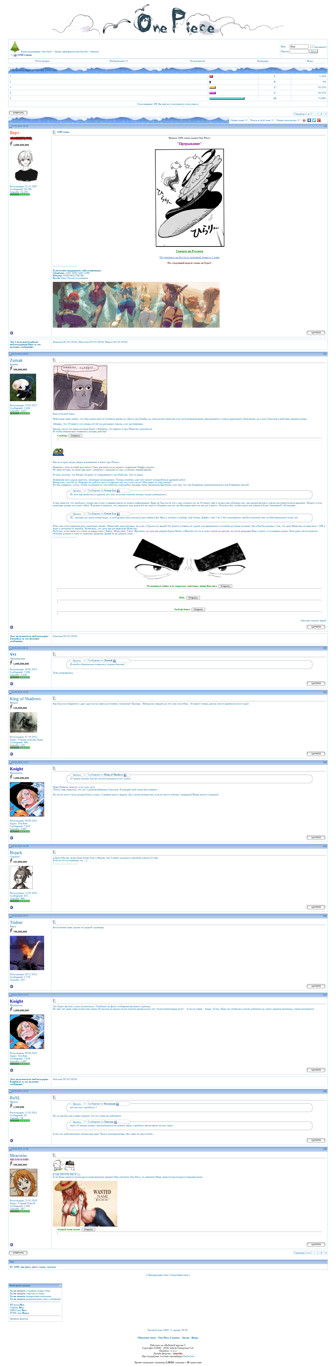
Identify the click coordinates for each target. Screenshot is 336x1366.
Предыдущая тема (158, 1274)
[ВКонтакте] (309, 120)
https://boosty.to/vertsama (74, 278)
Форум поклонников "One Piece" (36, 51)
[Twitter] (314, 120)
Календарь (263, 61)
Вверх (195, 1337)
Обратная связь (147, 1337)
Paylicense (188, 1356)
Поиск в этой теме (260, 120)
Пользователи (197, 61)
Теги (11, 1262)
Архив (185, 1337)
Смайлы (14, 1307)
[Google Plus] (319, 120)
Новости (95, 51)
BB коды (14, 1304)
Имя (283, 46)
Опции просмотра (286, 120)
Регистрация (42, 61)
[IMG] (13, 1310)
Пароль (285, 51)
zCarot (173, 1350)
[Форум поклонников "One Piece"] (168, 18)
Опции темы (237, 120)
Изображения (117, 61)
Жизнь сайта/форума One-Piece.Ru (71, 51)
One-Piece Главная (169, 1337)
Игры (310, 61)
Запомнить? (320, 47)
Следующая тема (179, 1274)
